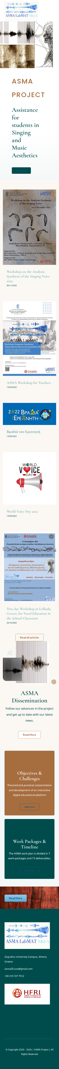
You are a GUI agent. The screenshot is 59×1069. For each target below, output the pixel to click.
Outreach (33, 234)
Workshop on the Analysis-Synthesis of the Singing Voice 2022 (28, 276)
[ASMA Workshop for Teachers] (29, 338)
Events (25, 234)
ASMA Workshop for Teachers (29, 383)
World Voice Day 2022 (22, 511)
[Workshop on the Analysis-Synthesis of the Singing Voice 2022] (29, 227)
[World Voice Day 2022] (29, 478)
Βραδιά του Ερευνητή (23, 432)
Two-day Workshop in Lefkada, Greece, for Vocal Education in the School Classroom (29, 613)
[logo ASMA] (27, 923)
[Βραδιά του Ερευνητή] (29, 414)
